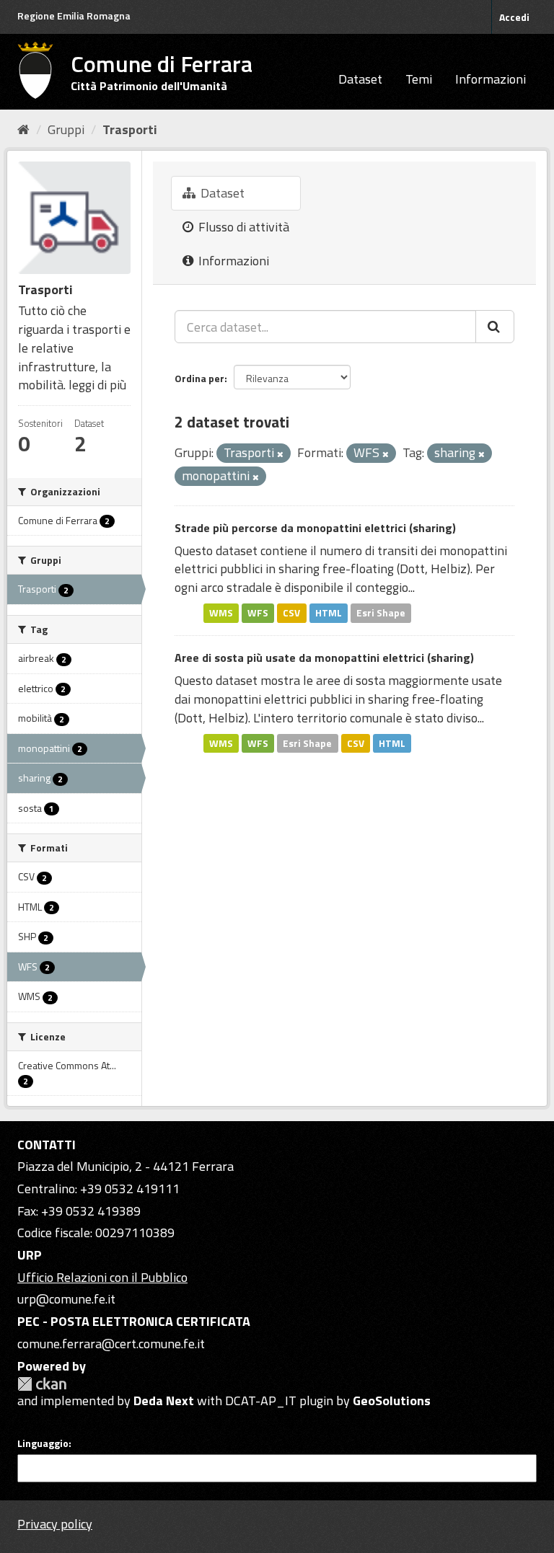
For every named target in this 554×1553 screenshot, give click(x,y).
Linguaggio (43, 1443)
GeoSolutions (392, 1400)
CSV (291, 613)
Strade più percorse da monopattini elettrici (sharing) (315, 527)
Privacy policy (54, 1524)
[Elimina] (280, 454)
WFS (257, 613)
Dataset (360, 79)
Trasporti (129, 129)
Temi (418, 79)
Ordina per (199, 378)
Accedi (514, 17)
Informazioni (490, 79)
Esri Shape (380, 613)
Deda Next (163, 1400)
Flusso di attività (242, 226)
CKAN (41, 1383)
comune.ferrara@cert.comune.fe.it (111, 1343)
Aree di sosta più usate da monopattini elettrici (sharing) (324, 657)
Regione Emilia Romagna (74, 15)
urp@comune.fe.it (66, 1299)
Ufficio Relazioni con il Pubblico (102, 1277)
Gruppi (66, 129)
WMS (221, 613)
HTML (328, 613)
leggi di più (97, 384)
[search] (494, 326)
